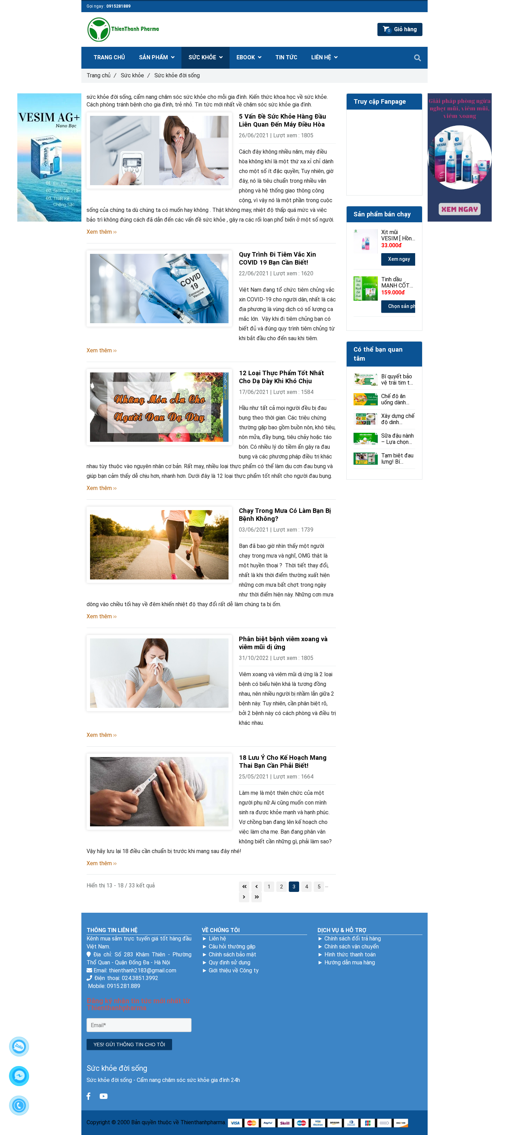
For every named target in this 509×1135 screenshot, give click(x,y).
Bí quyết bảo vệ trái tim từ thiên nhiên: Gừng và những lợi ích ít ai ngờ (397, 379)
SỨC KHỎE (202, 57)
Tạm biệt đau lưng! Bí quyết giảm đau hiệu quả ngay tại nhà (397, 459)
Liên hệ (217, 938)
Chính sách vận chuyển (351, 946)
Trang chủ (101, 75)
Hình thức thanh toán (350, 954)
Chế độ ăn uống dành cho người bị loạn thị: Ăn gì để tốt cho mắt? (397, 399)
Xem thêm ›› (102, 232)
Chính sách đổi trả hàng (352, 938)
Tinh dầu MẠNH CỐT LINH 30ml (395, 282)
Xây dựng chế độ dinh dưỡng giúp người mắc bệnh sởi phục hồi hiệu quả (397, 419)
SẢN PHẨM (154, 57)
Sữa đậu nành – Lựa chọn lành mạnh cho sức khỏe (397, 439)
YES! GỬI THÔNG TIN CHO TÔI (129, 1044)
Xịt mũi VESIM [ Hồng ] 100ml (398, 235)
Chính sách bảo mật (232, 954)
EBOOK (246, 57)
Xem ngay (399, 259)
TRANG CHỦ (109, 57)
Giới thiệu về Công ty (234, 970)
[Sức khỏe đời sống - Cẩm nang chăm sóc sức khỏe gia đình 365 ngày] (88, 1096)
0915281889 (118, 6)
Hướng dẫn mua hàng (349, 962)
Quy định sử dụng (229, 962)
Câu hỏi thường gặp (232, 946)
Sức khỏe (135, 75)
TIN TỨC (286, 57)
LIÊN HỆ (321, 57)
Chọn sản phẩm (405, 306)
